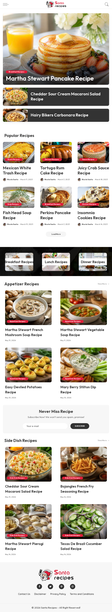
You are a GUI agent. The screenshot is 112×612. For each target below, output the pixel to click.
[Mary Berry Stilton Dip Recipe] (83, 365)
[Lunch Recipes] (56, 262)
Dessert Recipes (52, 159)
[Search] (106, 4)
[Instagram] (72, 586)
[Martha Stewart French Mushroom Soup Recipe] (28, 307)
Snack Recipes (14, 159)
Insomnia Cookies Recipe (92, 215)
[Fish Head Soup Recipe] (18, 197)
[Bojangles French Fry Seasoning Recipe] (83, 464)
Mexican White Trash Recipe (17, 170)
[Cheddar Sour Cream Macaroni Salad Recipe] (15, 97)
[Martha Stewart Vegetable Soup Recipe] (83, 307)
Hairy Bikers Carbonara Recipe (59, 114)
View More (102, 284)
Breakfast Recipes (16, 72)
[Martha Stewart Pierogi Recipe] (28, 521)
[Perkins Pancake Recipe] (56, 197)
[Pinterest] (61, 586)
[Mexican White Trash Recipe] (18, 152)
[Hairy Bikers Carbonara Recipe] (15, 115)
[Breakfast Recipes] (19, 262)
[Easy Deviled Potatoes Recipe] (28, 365)
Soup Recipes (13, 204)
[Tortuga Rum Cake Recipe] (56, 152)
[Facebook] (39, 586)
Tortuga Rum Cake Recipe (52, 170)
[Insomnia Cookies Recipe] (93, 197)
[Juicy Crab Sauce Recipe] (93, 152)
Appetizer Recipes (21, 283)
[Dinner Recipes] (93, 262)
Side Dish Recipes (20, 440)
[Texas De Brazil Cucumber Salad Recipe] (83, 521)
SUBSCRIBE (80, 426)
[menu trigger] (6, 4)
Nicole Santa (12, 179)
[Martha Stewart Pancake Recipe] (56, 49)
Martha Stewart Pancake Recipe (50, 78)
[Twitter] (50, 586)
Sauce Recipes (88, 159)
